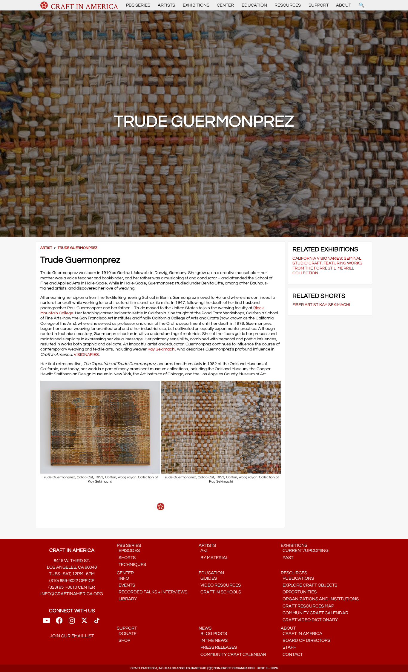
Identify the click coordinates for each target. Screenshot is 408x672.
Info (123, 578)
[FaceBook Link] (59, 622)
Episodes (128, 550)
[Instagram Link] (71, 622)
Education (254, 5)
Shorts (126, 557)
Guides (208, 578)
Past (287, 557)
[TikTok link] (97, 622)
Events (126, 585)
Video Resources (220, 585)
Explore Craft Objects (309, 585)
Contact (292, 654)
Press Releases (218, 647)
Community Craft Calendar (314, 613)
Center (225, 5)
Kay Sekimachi (161, 349)
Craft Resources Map (307, 606)
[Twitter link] (84, 622)
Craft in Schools (220, 592)
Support (319, 5)
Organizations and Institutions (320, 599)
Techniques (131, 564)
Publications (297, 578)
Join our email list (72, 636)
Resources (287, 5)
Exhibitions (196, 5)
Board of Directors (305, 640)
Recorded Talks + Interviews (152, 592)
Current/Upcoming (305, 550)
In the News (213, 640)
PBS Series (138, 5)
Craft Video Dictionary (309, 620)
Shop (123, 640)
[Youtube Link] (46, 622)
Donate (126, 633)
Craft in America (301, 633)
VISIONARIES (86, 354)
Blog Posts (213, 633)
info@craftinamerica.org (71, 594)
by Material (213, 557)
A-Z (203, 550)
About (343, 5)
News (205, 628)
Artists (166, 5)
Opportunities (299, 592)
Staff (288, 647)
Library (127, 599)
